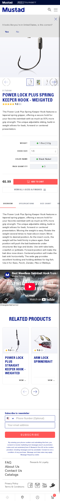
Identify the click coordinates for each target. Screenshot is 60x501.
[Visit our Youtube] (44, 485)
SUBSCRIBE (30, 434)
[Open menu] (56, 9)
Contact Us (13, 470)
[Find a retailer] (22, 497)
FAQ (8, 462)
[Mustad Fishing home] (13, 10)
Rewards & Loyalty (39, 462)
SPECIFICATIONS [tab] (26, 204)
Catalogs (11, 475)
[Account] (37, 497)
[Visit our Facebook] (30, 485)
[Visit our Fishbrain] (52, 485)
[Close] (30, 19)
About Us (12, 466)
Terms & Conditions (14, 487)
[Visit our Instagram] (37, 485)
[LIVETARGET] (27, 2)
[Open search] (49, 9)
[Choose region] (7, 497)
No (17, 32)
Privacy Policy (11, 484)
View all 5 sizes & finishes (28, 190)
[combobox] (43, 151)
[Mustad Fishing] (8, 2)
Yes (7, 32)
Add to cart (37, 182)
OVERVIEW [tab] (8, 204)
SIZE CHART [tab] (45, 204)
